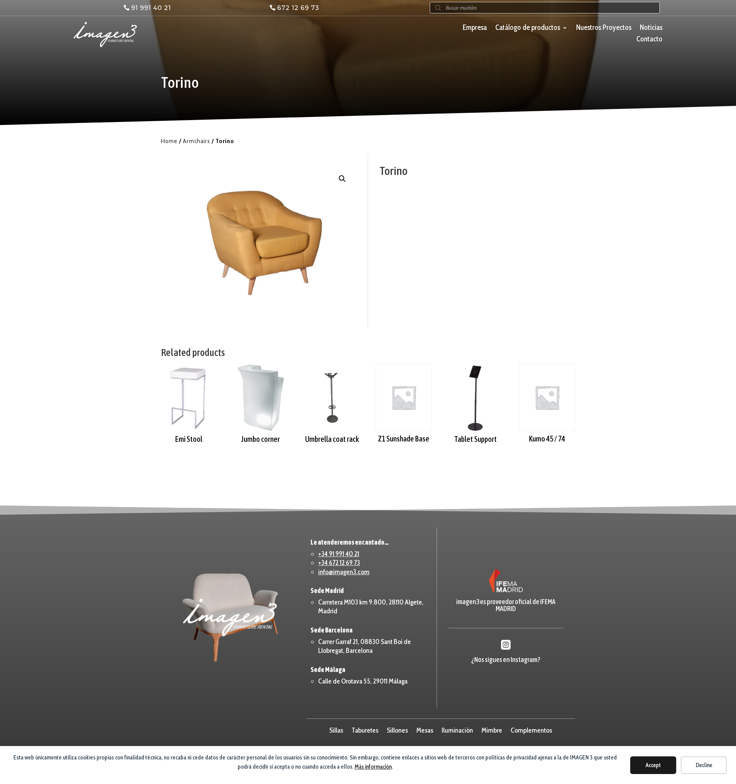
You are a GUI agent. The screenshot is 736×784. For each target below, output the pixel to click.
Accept (653, 765)
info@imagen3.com (344, 572)
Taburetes (365, 729)
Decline (704, 765)
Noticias (651, 28)
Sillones (397, 729)
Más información (373, 766)
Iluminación (457, 729)
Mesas (424, 729)
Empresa (475, 28)
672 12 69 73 (298, 8)
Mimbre (491, 729)
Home (169, 141)
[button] (342, 179)
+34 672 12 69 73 (339, 562)
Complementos (531, 729)
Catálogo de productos (527, 28)
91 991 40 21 (151, 8)
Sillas (336, 729)
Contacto (649, 39)
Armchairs (196, 141)
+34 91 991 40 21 (338, 554)
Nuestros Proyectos (603, 28)
